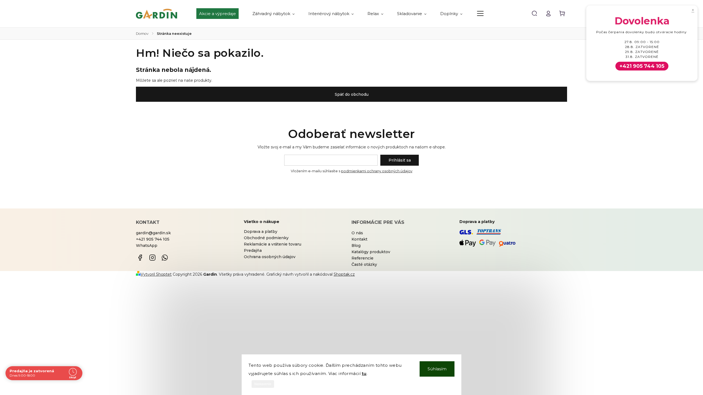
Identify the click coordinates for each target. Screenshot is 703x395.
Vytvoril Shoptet (156, 274)
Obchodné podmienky (266, 237)
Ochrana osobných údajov (269, 256)
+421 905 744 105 (152, 239)
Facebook (140, 257)
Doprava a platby (260, 231)
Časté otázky (364, 264)
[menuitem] (221, 13)
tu (364, 373)
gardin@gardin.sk (153, 232)
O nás (357, 232)
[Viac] (480, 13)
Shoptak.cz (344, 274)
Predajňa (253, 250)
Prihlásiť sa (400, 160)
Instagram (152, 257)
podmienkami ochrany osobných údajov (376, 171)
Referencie (362, 258)
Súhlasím (437, 368)
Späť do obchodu (352, 94)
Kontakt (359, 239)
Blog (356, 245)
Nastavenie (262, 384)
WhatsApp (146, 245)
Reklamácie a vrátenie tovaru (272, 244)
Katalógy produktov (371, 251)
